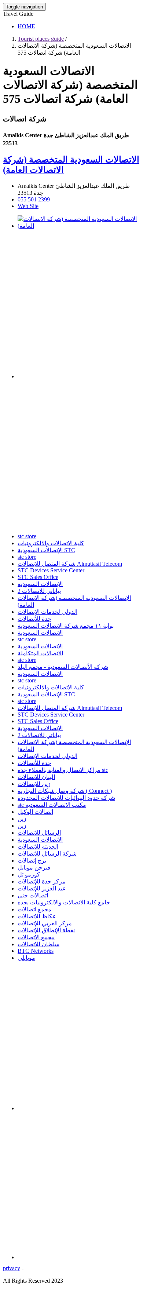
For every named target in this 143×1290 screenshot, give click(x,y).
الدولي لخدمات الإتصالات (47, 612)
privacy (11, 1268)
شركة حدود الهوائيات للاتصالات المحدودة (66, 798)
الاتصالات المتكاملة (40, 653)
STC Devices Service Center (51, 570)
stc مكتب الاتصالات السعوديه (52, 805)
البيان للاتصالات (36, 777)
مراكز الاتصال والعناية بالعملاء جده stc (63, 770)
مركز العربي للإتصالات (45, 923)
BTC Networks (36, 951)
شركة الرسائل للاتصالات (47, 853)
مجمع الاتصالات (36, 937)
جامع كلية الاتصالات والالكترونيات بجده (64, 902)
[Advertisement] (71, 306)
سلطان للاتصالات (38, 944)
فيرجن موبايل (34, 867)
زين (22, 819)
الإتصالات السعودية (40, 584)
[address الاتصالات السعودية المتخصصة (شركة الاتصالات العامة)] (79, 226)
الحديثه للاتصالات (38, 846)
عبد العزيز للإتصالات (42, 888)
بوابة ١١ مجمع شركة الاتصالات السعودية (66, 626)
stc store (27, 536)
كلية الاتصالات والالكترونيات (51, 543)
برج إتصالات (32, 860)
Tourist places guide (41, 39)
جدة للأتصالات (34, 619)
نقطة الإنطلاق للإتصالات (46, 930)
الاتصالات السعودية (40, 633)
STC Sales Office (38, 577)
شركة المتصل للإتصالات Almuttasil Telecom (70, 564)
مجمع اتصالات (34, 909)
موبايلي (26, 958)
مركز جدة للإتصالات (42, 881)
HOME (26, 26)
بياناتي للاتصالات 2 (39, 591)
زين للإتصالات (34, 784)
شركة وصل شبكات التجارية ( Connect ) (65, 791)
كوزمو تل (29, 874)
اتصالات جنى (33, 895)
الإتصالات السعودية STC (46, 550)
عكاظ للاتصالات (37, 916)
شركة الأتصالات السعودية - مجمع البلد (63, 667)
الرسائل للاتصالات (39, 833)
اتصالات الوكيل (35, 812)
